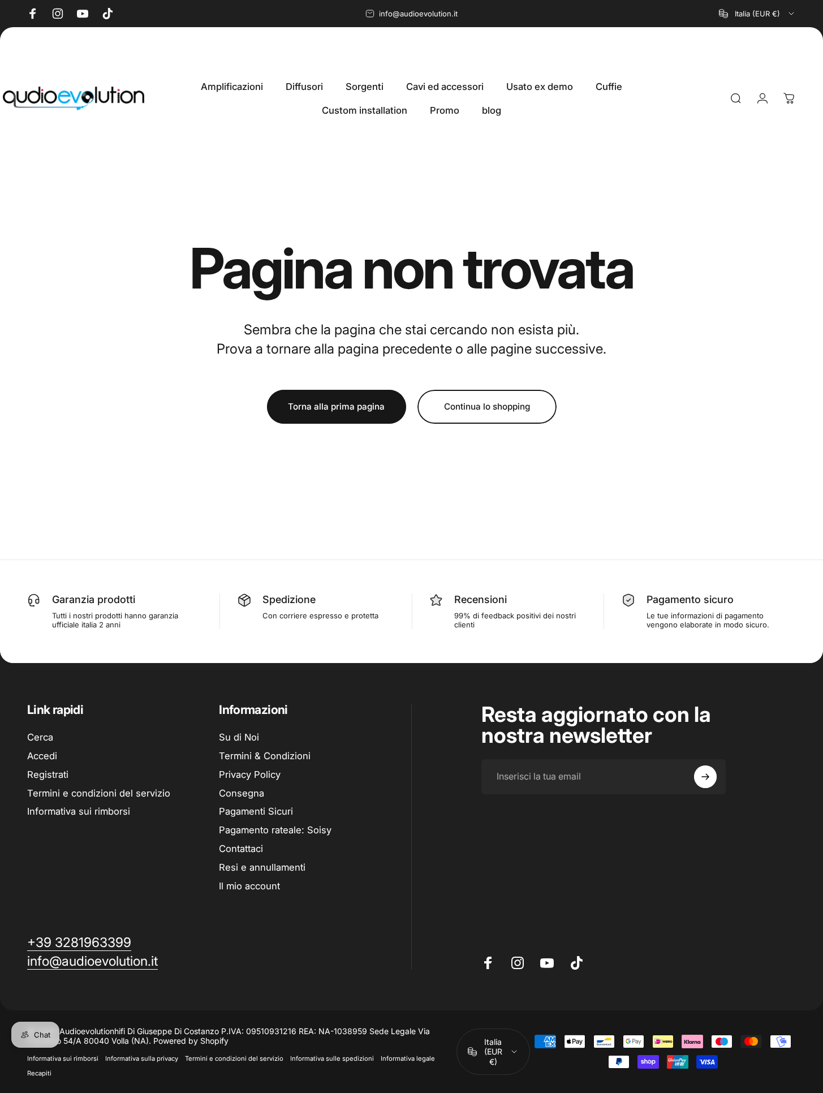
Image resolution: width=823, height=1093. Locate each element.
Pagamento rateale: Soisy (275, 830)
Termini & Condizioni (265, 755)
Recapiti (39, 1073)
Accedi (42, 755)
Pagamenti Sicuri (256, 811)
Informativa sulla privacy (141, 1058)
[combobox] (757, 13)
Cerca (40, 737)
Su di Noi (239, 737)
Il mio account (249, 885)
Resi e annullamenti (262, 866)
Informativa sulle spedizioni (332, 1058)
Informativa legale (408, 1058)
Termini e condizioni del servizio (98, 792)
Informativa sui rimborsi (78, 811)
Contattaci (241, 848)
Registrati (47, 774)
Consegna (241, 792)
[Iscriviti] (705, 776)
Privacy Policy (250, 774)
